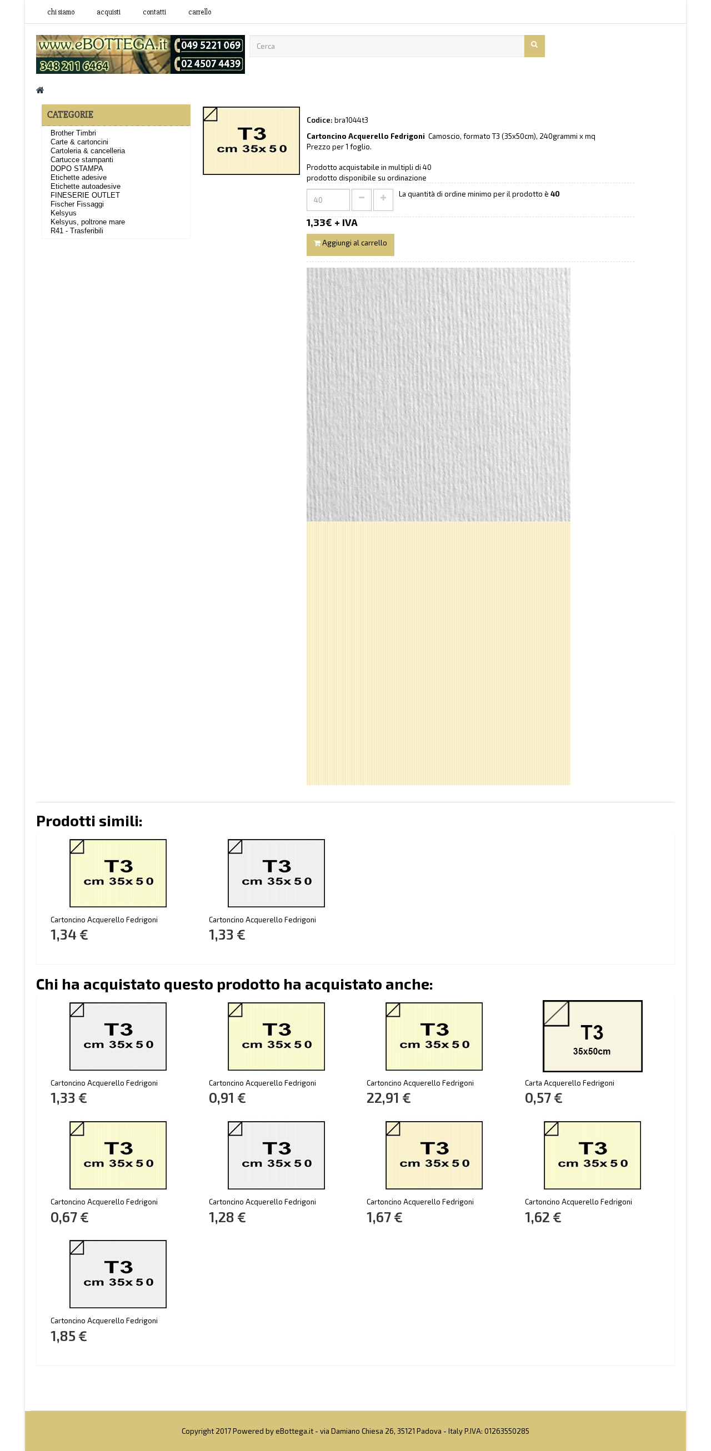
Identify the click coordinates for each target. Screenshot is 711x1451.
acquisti (109, 12)
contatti (154, 12)
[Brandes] (140, 53)
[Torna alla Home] (40, 89)
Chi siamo (60, 12)
